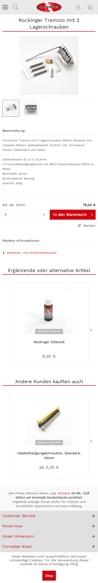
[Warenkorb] (90, 7)
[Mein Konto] (78, 7)
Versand (64, 493)
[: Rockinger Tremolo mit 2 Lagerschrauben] (10, 108)
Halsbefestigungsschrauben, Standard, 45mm (49, 455)
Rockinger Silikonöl (49, 342)
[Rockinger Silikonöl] (49, 310)
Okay (49, 576)
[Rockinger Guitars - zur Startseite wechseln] (48, 7)
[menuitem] (5, 7)
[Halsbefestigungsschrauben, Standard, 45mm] (49, 421)
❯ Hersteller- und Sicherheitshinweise (29, 252)
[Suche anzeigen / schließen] (15, 7)
